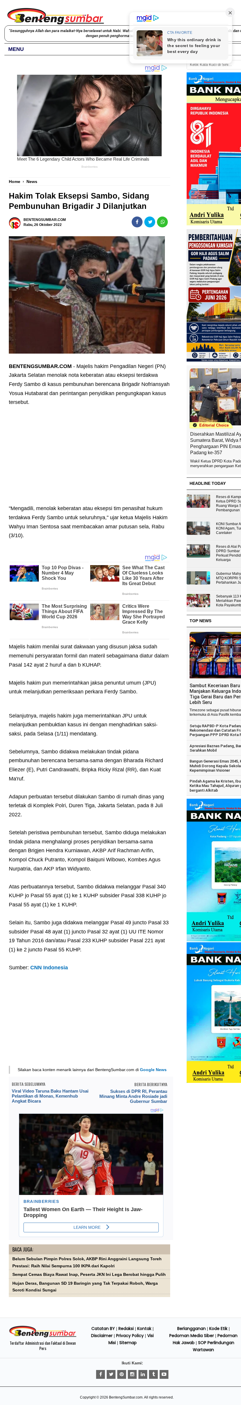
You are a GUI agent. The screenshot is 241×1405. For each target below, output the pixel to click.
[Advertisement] (89, 451)
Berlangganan (191, 1328)
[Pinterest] (121, 1374)
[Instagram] (132, 1374)
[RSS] (164, 1374)
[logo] (43, 1336)
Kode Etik (218, 1328)
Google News (153, 1069)
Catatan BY (103, 1328)
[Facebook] (100, 1374)
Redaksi (126, 1328)
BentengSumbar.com (126, 1397)
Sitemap (128, 1343)
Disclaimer (102, 1336)
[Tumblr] (153, 1374)
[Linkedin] (142, 1374)
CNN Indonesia (49, 967)
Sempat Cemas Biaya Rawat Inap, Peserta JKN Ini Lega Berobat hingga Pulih (89, 1274)
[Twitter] (111, 1374)
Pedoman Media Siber (191, 1336)
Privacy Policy (130, 1336)
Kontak (144, 1328)
